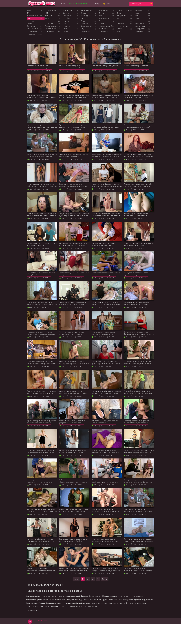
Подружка (84, 21)
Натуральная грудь (75, 600)
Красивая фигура (87, 596)
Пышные (48, 21)
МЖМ (47, 18)
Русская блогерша (46, 603)
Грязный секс (85, 31)
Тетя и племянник (33, 29)
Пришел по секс (32, 603)
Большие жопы (68, 10)
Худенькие (120, 23)
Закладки (97, 4)
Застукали (66, 13)
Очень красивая (135, 600)
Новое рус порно (140, 29)
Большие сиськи (86, 10)
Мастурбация (121, 15)
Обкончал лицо (116, 600)
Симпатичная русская (136, 603)
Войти (108, 4)
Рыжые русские (96, 603)
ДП (28, 13)
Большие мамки (50, 10)
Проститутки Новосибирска (77, 4)
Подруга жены (32, 31)
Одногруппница (104, 18)
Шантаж (119, 29)
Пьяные (119, 21)
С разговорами (139, 21)
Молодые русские (33, 34)
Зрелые (83, 13)
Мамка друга (85, 15)
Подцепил (102, 21)
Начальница (103, 29)
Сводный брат (107, 603)
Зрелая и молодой (73, 596)
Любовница (67, 15)
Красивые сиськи (109, 596)
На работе (66, 18)
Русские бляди (70, 603)
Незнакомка (138, 31)
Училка (101, 23)
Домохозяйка (139, 23)
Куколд (126, 596)
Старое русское (52, 606)
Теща (82, 29)
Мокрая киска (48, 600)
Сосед (65, 23)
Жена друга (56, 596)
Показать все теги (32, 610)
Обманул (126, 600)
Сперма (65, 31)
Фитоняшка (87, 606)
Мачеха (136, 596)
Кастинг (137, 13)
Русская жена (59, 603)
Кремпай (120, 596)
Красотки (48, 15)
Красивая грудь (139, 26)
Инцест (119, 13)
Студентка (84, 23)
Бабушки (66, 29)
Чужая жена (67, 26)
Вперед (104, 579)
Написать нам (43, 620)
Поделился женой (51, 26)
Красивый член (32, 15)
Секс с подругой (86, 26)
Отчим (136, 18)
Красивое (98, 596)
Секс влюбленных (118, 603)
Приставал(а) (49, 31)
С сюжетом (31, 26)
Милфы (29, 18)
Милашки (142, 596)
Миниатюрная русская (34, 600)
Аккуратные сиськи (33, 596)
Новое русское (104, 599)
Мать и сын (138, 15)
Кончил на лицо (122, 26)
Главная (62, 4)
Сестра (29, 23)
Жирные (119, 31)
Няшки (83, 18)
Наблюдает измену (60, 600)
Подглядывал (67, 21)
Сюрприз (62, 606)
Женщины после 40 (105, 26)
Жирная (63, 596)
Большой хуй (103, 10)
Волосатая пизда (123, 10)
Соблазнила (49, 23)
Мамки (101, 15)
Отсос (119, 18)
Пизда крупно (31, 21)
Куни (131, 596)
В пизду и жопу (46, 596)
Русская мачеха (50, 29)
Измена (101, 13)
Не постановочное (89, 600)
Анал (29, 10)
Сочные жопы (41, 606)
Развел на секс (104, 31)
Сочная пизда (31, 606)
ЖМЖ (47, 13)
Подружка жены (147, 600)
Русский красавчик (83, 603)
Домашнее (138, 10)
